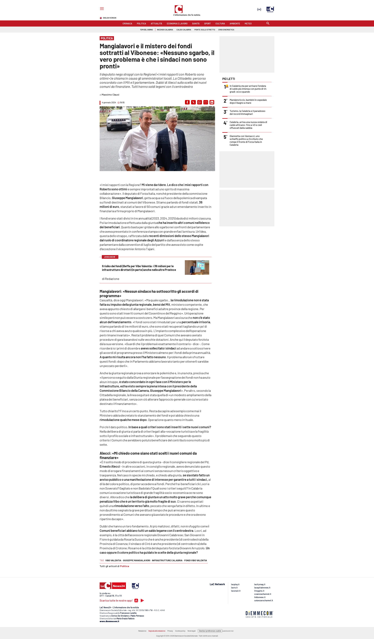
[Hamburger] (101, 9)
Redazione (142, 631)
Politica (124, 566)
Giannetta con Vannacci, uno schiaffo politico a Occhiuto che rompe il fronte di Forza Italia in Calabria (246, 140)
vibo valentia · (113, 560)
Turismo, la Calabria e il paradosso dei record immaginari (247, 112)
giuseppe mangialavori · (137, 560)
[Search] (267, 23)
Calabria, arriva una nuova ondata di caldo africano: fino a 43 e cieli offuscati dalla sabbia (248, 124)
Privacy (170, 631)
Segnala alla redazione (156, 631)
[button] (187, 102)
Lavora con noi (227, 631)
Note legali (192, 631)
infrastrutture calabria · (167, 560)
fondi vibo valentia (195, 560)
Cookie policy (180, 631)
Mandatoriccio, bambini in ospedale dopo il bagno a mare (248, 101)
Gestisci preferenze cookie (210, 631)
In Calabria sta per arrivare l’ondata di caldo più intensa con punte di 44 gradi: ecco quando (248, 88)
